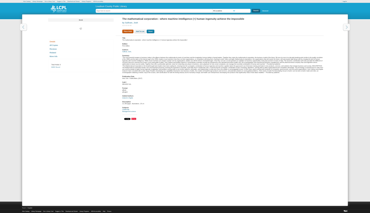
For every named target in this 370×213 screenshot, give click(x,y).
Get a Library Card (50, 1)
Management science (129, 111)
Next (346, 27)
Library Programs (86, 1)
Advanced (265, 10)
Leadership (125, 109)
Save (134, 119)
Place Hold (128, 31)
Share (150, 31)
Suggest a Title (61, 1)
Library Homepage (37, 1)
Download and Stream (73, 1)
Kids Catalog (26, 1)
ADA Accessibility (98, 1)
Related (53, 53)
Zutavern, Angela (127, 98)
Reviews (53, 49)
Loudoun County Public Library (111, 6)
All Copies (54, 45)
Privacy (109, 211)
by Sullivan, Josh (130, 23)
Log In (345, 1)
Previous (23, 27)
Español (30, 208)
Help (104, 211)
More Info (53, 56)
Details (52, 42)
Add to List (140, 31)
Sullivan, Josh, (126, 51)
